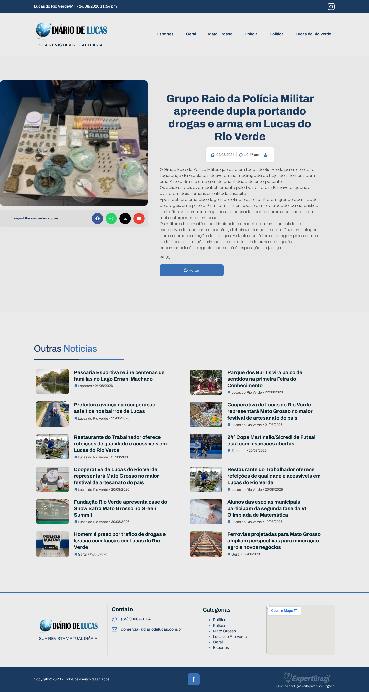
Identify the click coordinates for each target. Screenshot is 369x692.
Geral (191, 34)
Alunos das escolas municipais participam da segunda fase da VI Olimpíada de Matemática (266, 508)
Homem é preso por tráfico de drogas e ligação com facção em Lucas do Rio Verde (120, 540)
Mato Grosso (220, 34)
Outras (65, 348)
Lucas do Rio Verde (313, 34)
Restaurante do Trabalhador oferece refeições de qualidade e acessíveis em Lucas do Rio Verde (120, 443)
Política (277, 34)
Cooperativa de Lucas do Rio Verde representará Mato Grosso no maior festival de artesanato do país (270, 411)
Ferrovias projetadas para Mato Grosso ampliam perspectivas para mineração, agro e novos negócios (274, 540)
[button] (97, 218)
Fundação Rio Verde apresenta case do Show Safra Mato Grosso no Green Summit (120, 508)
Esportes (165, 34)
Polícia (251, 34)
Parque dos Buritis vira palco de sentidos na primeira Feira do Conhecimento (264, 379)
